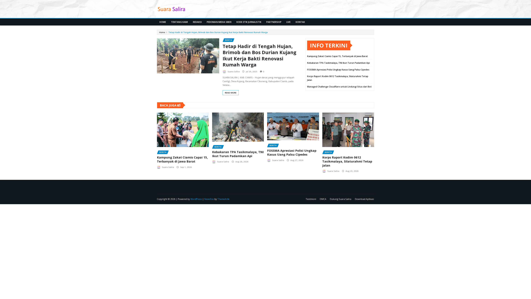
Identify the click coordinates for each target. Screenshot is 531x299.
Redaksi (197, 22)
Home (162, 22)
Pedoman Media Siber (219, 22)
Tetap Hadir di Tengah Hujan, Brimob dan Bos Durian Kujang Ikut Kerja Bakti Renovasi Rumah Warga (218, 32)
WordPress (196, 199)
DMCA (323, 199)
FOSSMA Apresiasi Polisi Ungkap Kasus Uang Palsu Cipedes (338, 69)
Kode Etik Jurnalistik (248, 22)
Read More (230, 92)
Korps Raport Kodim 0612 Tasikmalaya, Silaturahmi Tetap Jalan (347, 161)
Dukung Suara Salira (340, 199)
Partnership (273, 22)
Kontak (300, 22)
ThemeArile (223, 199)
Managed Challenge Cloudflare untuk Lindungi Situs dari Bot (339, 86)
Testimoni (311, 199)
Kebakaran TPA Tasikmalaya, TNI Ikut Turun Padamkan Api (338, 62)
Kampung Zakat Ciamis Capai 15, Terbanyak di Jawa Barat (337, 56)
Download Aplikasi (364, 199)
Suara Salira (234, 71)
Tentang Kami (179, 22)
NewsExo (209, 199)
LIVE (288, 22)
